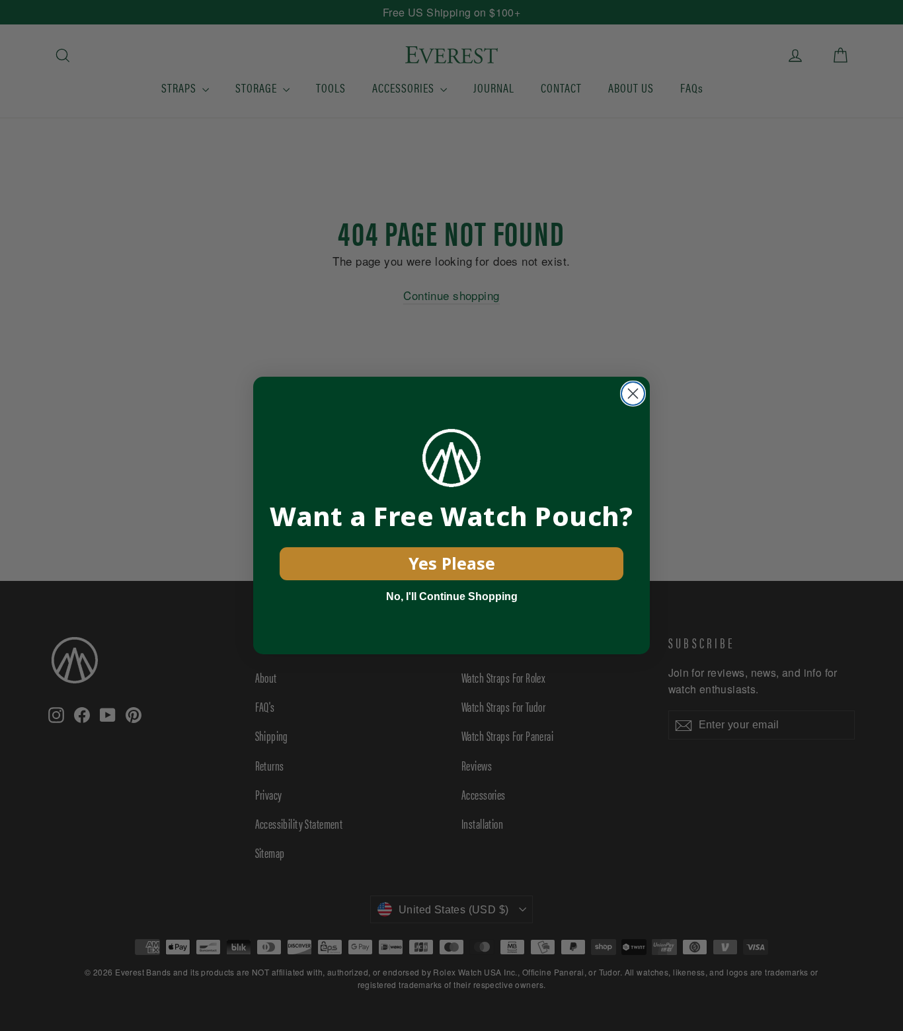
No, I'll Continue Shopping (452, 596)
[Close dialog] (633, 393)
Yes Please (452, 563)
